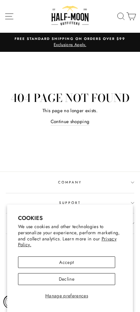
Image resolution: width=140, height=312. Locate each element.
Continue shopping (70, 121)
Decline (66, 279)
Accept (66, 262)
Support (70, 202)
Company (70, 182)
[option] (70, 42)
